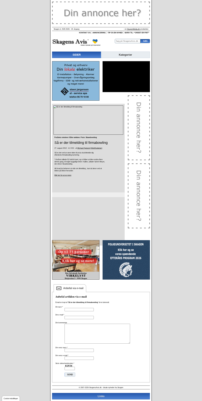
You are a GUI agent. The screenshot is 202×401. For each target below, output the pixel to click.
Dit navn (59, 307)
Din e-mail (59, 315)
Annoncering (99, 33)
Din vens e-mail (61, 355)
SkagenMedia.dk (133, 29)
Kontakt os (85, 33)
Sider (77, 54)
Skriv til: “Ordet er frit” (137, 33)
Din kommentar (61, 323)
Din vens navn (61, 347)
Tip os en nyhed (115, 33)
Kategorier (125, 54)
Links (101, 396)
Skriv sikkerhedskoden (64, 363)
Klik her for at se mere (62, 175)
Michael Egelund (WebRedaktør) (89, 148)
